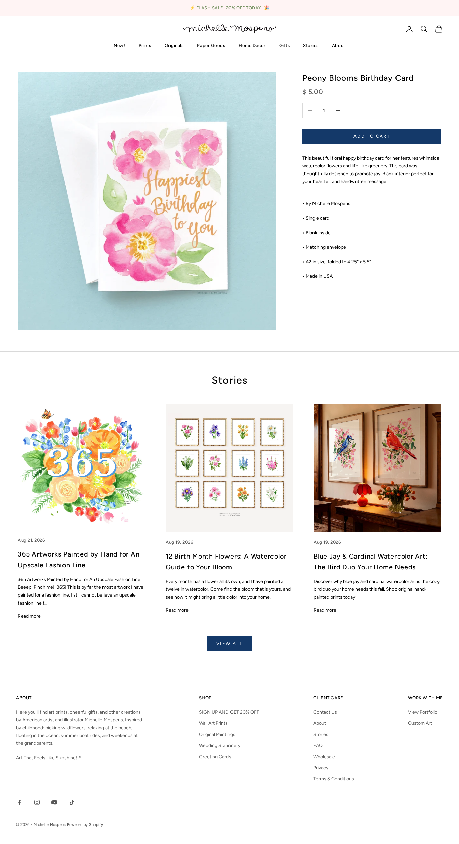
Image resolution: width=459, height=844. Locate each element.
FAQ (318, 746)
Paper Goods (211, 45)
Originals (174, 45)
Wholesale (324, 757)
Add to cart (371, 136)
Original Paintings (217, 734)
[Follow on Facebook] (19, 802)
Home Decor (252, 45)
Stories (311, 45)
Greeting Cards (215, 757)
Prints (145, 45)
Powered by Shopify (85, 824)
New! (119, 45)
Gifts (284, 45)
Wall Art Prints (213, 723)
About (338, 45)
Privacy (320, 768)
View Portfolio (422, 712)
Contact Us (325, 712)
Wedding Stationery (219, 746)
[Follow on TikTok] (72, 802)
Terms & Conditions (333, 779)
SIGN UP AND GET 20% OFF (229, 712)
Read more (29, 616)
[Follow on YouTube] (54, 802)
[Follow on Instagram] (37, 802)
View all (229, 643)
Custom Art (420, 723)
